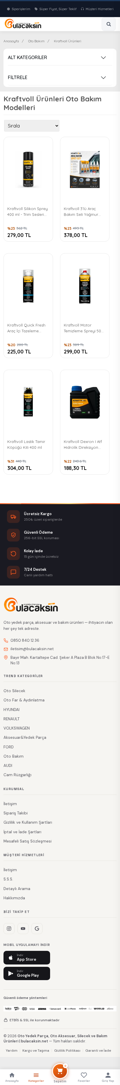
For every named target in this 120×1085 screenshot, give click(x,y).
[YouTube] (23, 928)
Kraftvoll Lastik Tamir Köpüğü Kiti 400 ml (26, 444)
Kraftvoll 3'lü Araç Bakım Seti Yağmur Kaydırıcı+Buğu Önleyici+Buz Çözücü (83, 212)
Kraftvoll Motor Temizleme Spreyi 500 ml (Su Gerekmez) (83, 328)
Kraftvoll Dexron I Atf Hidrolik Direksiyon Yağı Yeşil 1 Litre (83, 445)
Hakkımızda (14, 898)
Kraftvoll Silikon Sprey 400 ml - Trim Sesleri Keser (27, 212)
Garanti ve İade (98, 1050)
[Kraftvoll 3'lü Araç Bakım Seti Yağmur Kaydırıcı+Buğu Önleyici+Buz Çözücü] (84, 169)
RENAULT (11, 718)
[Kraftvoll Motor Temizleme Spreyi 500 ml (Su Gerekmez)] (84, 285)
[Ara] (109, 24)
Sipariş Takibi (15, 813)
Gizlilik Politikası (67, 1050)
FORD (8, 747)
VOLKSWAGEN (16, 728)
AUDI (7, 765)
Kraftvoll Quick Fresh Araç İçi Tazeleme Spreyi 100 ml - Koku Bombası (26, 328)
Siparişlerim (21, 9)
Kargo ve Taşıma (35, 1050)
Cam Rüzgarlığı (17, 774)
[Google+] (37, 928)
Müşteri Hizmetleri (100, 9)
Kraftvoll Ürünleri (67, 41)
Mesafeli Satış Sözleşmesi (27, 841)
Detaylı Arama (16, 888)
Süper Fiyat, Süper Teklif (58, 9)
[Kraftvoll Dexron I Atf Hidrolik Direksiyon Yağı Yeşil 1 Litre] (84, 402)
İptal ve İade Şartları (22, 831)
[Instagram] (9, 928)
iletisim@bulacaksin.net (32, 648)
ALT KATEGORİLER (27, 57)
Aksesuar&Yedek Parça (24, 737)
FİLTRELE (17, 77)
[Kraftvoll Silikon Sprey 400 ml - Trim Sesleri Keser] (28, 169)
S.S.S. (8, 879)
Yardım (11, 1050)
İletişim (10, 803)
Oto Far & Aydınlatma (24, 700)
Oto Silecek (14, 690)
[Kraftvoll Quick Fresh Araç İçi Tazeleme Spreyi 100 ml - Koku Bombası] (28, 285)
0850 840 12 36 (24, 640)
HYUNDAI (11, 709)
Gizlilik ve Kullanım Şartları (27, 822)
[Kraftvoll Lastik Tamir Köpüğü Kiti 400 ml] (28, 402)
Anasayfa (11, 41)
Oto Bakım (36, 41)
